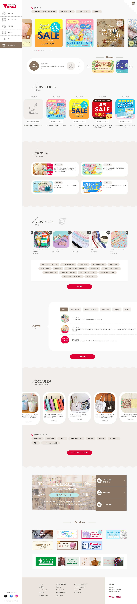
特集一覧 (58, 587)
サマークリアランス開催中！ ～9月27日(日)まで (56, 112)
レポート (62, 438)
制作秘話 (90, 438)
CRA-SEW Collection (68, 272)
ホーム (41, 584)
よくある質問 (77, 590)
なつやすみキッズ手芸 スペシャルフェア (33, 112)
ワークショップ (12, 19)
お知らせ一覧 (82, 356)
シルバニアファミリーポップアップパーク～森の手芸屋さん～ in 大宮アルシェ (125, 112)
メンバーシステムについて (81, 584)
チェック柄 (114, 264)
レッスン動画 (107, 505)
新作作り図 (50, 438)
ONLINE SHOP (11, 45)
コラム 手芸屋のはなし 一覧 (80, 452)
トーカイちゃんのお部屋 (50, 443)
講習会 (36, 443)
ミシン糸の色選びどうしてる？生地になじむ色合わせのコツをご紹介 (104, 417)
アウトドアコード (83, 11)
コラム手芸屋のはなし (61, 584)
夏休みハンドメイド (66, 11)
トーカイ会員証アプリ (79, 587)
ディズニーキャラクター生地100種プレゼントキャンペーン (87, 318)
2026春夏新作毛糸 (99, 264)
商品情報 (10, 13)
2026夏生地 (84, 264)
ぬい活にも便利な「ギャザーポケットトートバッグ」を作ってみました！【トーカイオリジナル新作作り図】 (79, 417)
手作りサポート (60, 590)
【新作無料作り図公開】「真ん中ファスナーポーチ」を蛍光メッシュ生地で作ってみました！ (28, 417)
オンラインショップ (44, 595)
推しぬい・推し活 (51, 272)
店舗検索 (10, 26)
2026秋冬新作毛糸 (69, 264)
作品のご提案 (37, 438)
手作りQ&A (106, 493)
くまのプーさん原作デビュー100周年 (44, 11)
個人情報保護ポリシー (114, 591)
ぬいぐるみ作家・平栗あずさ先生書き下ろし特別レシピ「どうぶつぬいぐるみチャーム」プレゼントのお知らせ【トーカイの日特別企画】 (104, 329)
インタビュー (114, 438)
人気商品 (58, 268)
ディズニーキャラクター (111, 268)
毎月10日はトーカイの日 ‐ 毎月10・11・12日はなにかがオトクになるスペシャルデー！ (94, 340)
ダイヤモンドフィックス (88, 272)
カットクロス (91, 276)
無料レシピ (11, 32)
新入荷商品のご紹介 (76, 438)
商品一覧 (79, 286)
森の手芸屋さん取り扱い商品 (73, 276)
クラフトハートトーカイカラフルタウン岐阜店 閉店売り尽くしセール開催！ (79, 112)
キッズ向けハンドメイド (50, 264)
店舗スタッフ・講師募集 (115, 589)
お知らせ (101, 438)
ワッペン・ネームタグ (108, 272)
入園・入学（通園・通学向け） (76, 268)
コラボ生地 (95, 268)
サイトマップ (77, 592)
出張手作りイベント (61, 592)
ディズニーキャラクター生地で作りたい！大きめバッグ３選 (53, 417)
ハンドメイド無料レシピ (107, 481)
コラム (10, 38)
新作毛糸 (96, 11)
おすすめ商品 (45, 268)
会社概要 (111, 587)
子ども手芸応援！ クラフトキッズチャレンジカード (102, 112)
